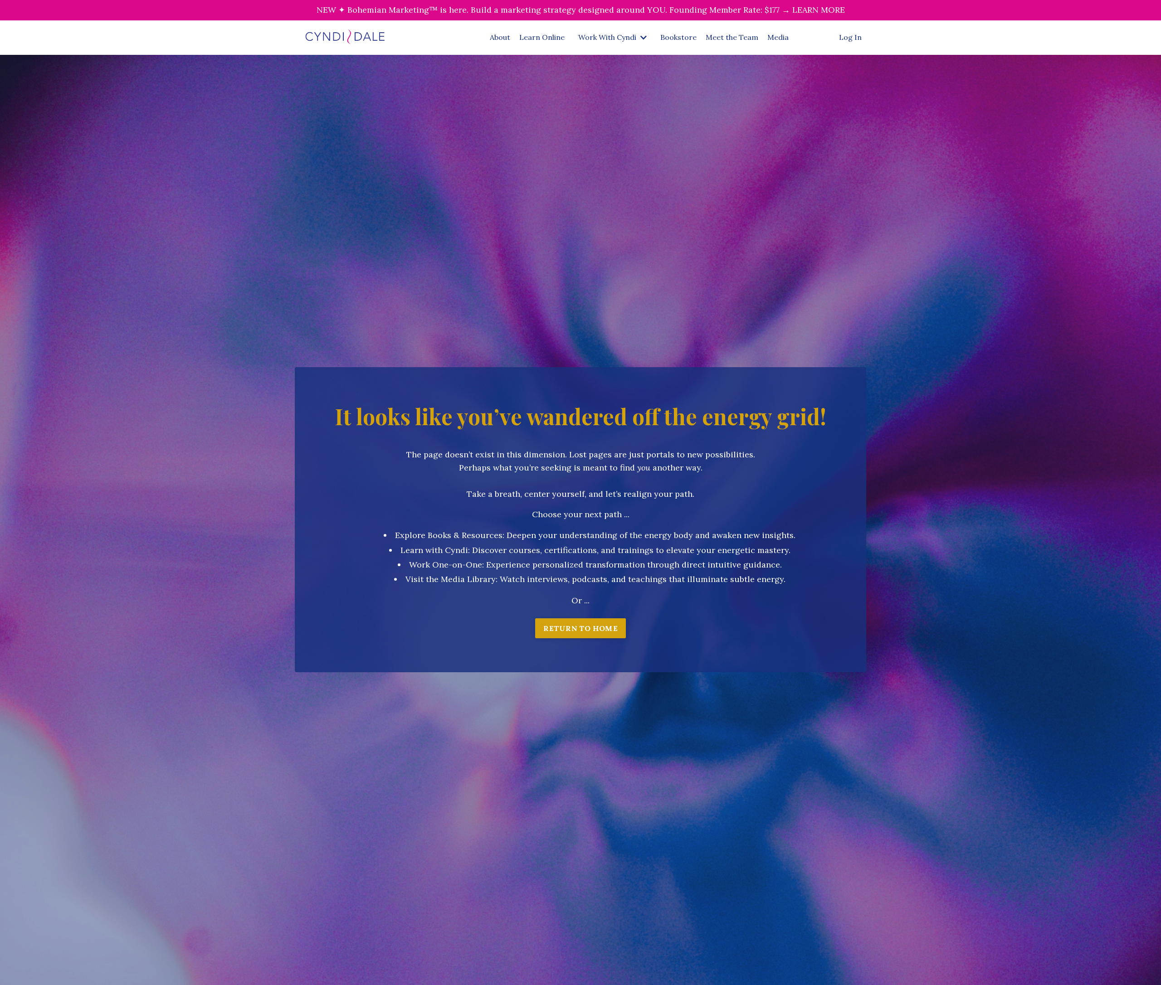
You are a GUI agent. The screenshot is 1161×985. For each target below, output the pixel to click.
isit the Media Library (453, 579)
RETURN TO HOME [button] (580, 628)
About (500, 37)
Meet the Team (732, 37)
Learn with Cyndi (434, 550)
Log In (850, 37)
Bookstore (678, 37)
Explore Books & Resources (448, 535)
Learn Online (542, 37)
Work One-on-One (445, 564)
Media (778, 37)
